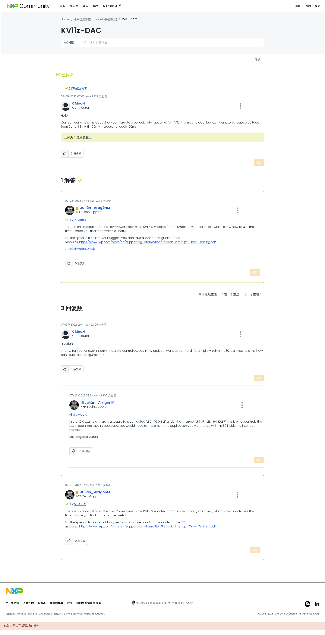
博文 (96, 6)
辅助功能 (77, 614)
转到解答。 (84, 137)
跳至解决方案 (78, 88)
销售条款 (32, 614)
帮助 (308, 6)
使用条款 (21, 614)
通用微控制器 (83, 19)
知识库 (74, 6)
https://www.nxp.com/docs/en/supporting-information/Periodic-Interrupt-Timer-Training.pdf (147, 242)
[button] (240, 106)
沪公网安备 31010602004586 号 (153, 603)
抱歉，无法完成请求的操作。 (22, 626)
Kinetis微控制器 (106, 19)
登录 (317, 6)
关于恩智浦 (12, 603)
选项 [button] (257, 59)
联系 (70, 603)
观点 (85, 6)
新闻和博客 (57, 603)
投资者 (42, 603)
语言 (298, 6)
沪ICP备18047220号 (182, 603)
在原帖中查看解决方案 (80, 249)
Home (65, 19)
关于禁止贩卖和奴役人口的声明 (55, 614)
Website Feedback (94, 614)
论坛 (62, 6)
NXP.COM (110, 6)
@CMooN (79, 220)
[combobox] (172, 42)
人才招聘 (28, 603)
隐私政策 (10, 614)
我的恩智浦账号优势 (89, 603)
